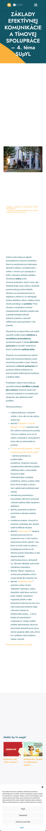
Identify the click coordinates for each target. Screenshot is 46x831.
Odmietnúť (23, 815)
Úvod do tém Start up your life (19, 644)
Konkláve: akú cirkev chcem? (11, 761)
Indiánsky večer (26, 581)
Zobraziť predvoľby (23, 822)
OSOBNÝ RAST (27, 207)
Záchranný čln (24, 531)
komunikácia (18, 210)
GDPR (22, 827)
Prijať (23, 809)
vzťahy (35, 210)
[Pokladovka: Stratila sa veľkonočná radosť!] (33, 749)
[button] (42, 787)
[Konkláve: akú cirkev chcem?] (13, 749)
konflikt (25, 210)
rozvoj (30, 210)
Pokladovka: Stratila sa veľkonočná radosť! (33, 762)
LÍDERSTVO (17, 207)
